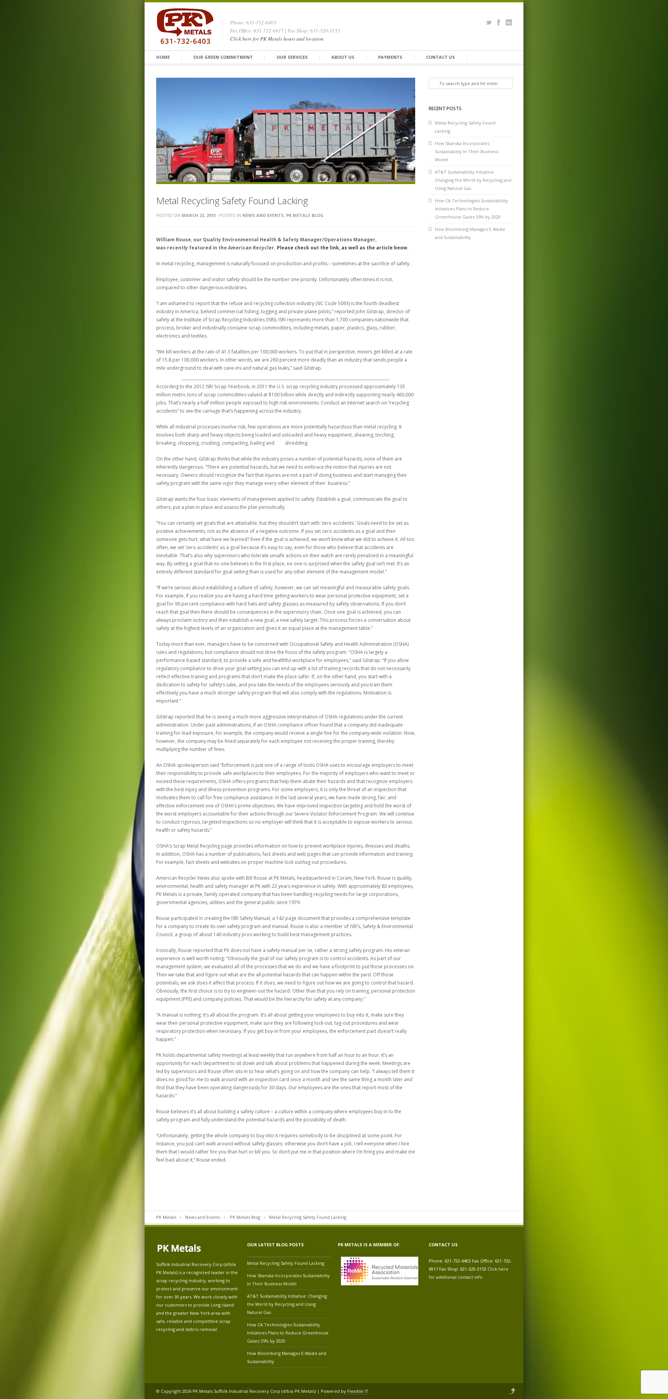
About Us (342, 57)
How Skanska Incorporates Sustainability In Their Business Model (466, 151)
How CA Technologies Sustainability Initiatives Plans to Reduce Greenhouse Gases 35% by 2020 (471, 209)
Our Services (292, 57)
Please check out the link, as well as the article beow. (343, 247)
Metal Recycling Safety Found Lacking (465, 127)
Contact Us (440, 57)
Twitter (489, 22)
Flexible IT (357, 1391)
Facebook (499, 22)
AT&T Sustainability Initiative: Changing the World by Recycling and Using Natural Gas (473, 180)
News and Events (263, 215)
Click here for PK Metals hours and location (277, 38)
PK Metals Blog (305, 215)
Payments (390, 57)
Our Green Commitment (223, 57)
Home (163, 57)
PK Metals (166, 1217)
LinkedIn (509, 22)
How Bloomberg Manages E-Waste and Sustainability (470, 233)
